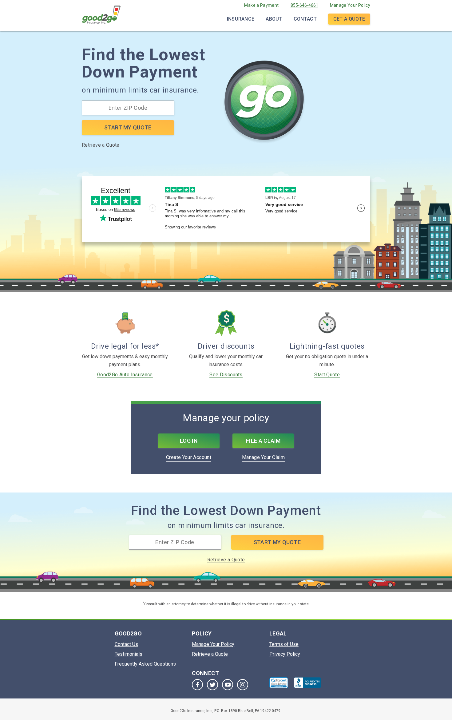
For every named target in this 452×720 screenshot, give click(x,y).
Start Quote (327, 375)
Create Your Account (188, 457)
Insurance (241, 19)
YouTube (227, 684)
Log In (188, 440)
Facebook (197, 684)
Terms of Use (284, 644)
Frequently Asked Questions (145, 664)
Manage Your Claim (263, 457)
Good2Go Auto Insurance (125, 375)
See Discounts (226, 375)
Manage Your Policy (350, 5)
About (274, 19)
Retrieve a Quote (101, 145)
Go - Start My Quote (264, 102)
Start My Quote (127, 127)
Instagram (242, 684)
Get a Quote (349, 19)
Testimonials (128, 654)
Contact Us (126, 644)
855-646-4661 (304, 5)
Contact (305, 19)
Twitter (212, 684)
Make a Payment (261, 5)
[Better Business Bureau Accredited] (307, 682)
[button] (278, 682)
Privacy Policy (284, 654)
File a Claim (263, 440)
